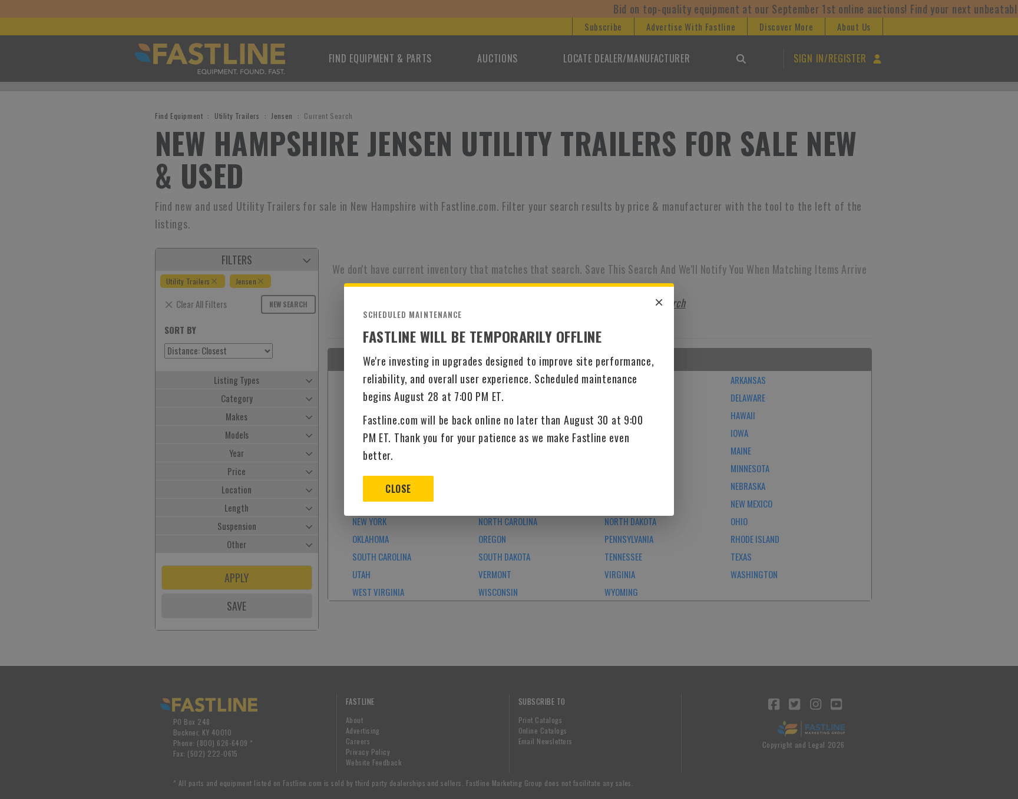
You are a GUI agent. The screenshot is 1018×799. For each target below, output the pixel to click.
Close (398, 489)
